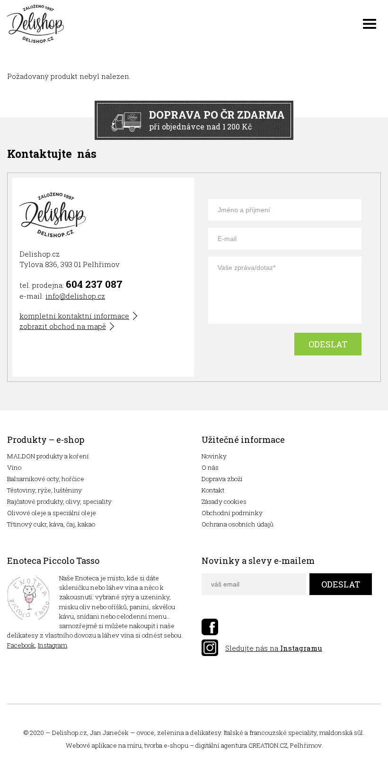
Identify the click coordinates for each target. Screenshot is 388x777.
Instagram (52, 645)
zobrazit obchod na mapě (62, 326)
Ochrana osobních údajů (237, 524)
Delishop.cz (69, 732)
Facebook (21, 645)
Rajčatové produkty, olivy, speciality (59, 501)
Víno (14, 467)
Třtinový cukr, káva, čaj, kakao (51, 524)
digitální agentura (221, 745)
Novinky (214, 456)
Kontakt (213, 490)
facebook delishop (210, 627)
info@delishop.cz (75, 296)
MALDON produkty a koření (48, 456)
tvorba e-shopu (166, 745)
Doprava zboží (222, 479)
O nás (210, 467)
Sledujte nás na (273, 648)
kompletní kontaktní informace (74, 315)
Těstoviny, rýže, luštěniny (44, 490)
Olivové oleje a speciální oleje (51, 513)
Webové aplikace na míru (103, 745)
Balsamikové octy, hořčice (45, 479)
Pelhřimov (305, 745)
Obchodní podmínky (232, 513)
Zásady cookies (224, 501)
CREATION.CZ (267, 745)
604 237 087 (94, 284)
